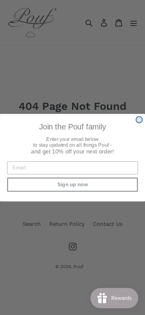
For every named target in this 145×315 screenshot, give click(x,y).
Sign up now (72, 184)
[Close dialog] (139, 119)
